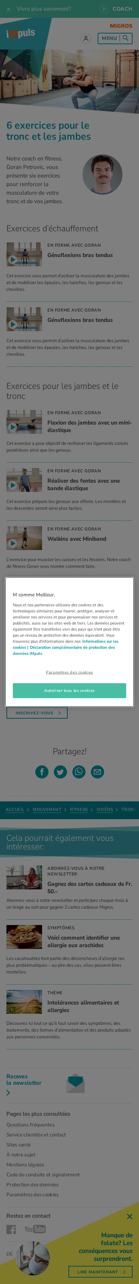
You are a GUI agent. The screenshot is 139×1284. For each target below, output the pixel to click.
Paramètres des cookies (69, 672)
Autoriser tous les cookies (69, 690)
